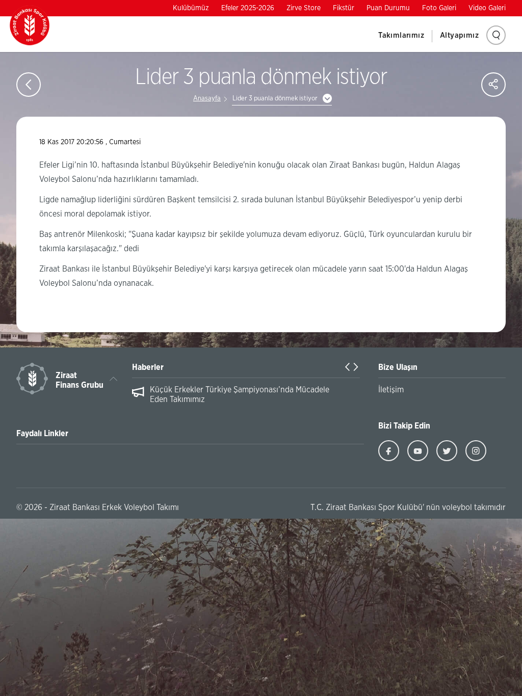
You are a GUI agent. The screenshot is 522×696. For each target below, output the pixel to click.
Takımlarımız (401, 35)
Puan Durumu (388, 8)
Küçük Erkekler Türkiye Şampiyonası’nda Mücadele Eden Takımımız (239, 395)
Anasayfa (207, 98)
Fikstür (343, 8)
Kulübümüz (191, 8)
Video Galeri (487, 8)
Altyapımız (459, 35)
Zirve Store (303, 8)
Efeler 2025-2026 (247, 8)
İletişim (391, 390)
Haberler (148, 367)
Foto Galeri (439, 8)
